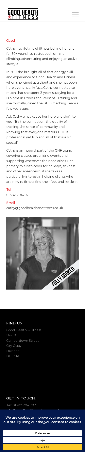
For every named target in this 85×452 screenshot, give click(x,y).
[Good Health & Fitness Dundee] (35, 14)
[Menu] (73, 14)
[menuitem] (73, 14)
